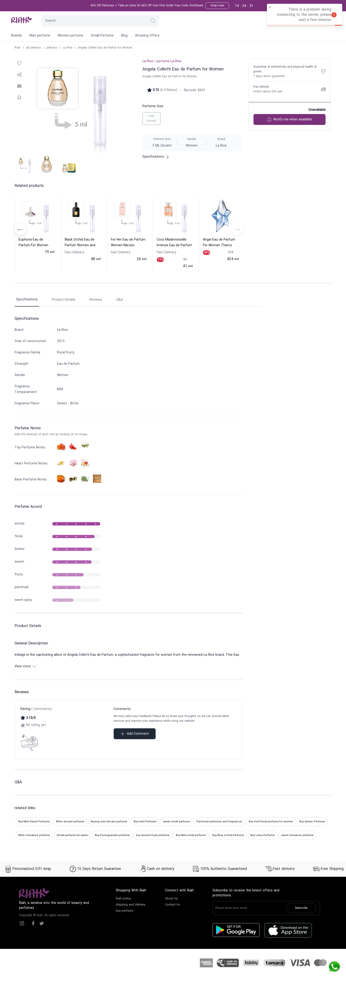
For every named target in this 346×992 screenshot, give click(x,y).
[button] (153, 20)
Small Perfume (102, 35)
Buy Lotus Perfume (262, 835)
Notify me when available (293, 119)
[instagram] (22, 923)
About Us (171, 899)
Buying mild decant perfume (109, 822)
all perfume (33, 48)
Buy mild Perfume (145, 822)
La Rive (67, 48)
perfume (51, 48)
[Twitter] (41, 923)
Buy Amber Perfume (312, 822)
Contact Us (172, 905)
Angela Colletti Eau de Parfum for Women (105, 48)
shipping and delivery (130, 905)
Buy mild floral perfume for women (271, 822)
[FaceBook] (33, 923)
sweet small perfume (176, 822)
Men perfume (39, 35)
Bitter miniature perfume (34, 835)
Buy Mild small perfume (191, 835)
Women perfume (70, 35)
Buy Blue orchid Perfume (228, 835)
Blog (124, 35)
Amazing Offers (147, 35)
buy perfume (124, 911)
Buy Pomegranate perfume (112, 835)
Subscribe (301, 908)
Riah (17, 48)
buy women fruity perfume (152, 835)
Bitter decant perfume (70, 822)
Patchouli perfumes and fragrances (219, 822)
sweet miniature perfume (297, 835)
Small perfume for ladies (72, 835)
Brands (16, 35)
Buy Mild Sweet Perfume (34, 822)
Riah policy (123, 899)
